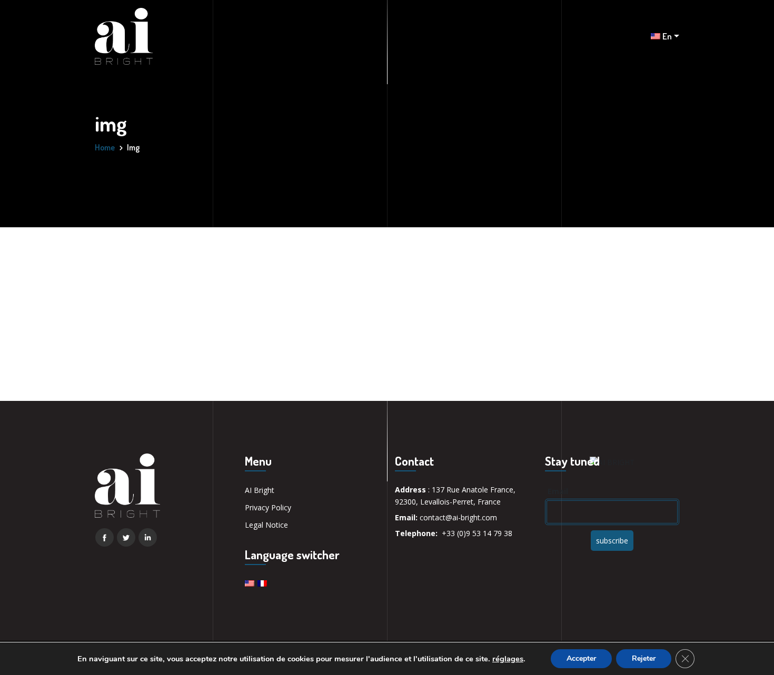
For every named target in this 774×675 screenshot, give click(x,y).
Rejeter (644, 658)
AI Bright (259, 490)
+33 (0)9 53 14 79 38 (477, 533)
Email (558, 491)
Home (105, 147)
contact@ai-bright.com (458, 517)
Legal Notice (266, 525)
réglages (507, 658)
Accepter (581, 658)
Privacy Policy (268, 507)
